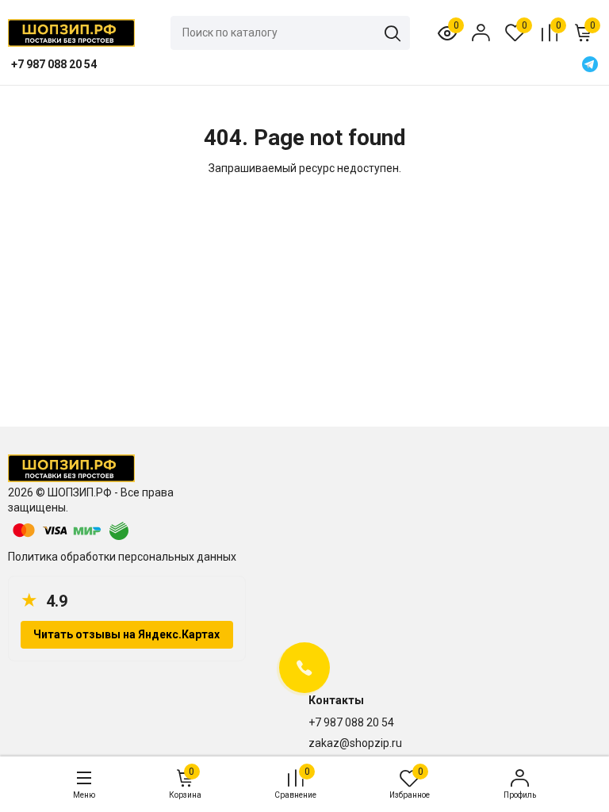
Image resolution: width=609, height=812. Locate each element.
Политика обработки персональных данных (122, 556)
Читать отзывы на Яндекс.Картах (126, 634)
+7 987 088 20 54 (351, 722)
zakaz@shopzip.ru (355, 743)
